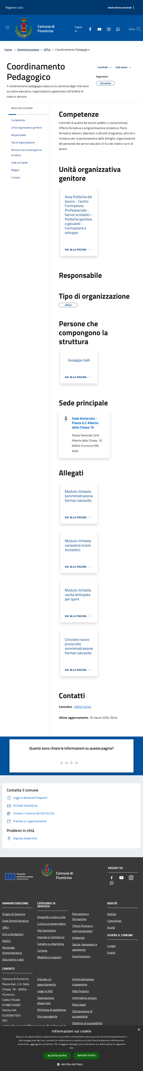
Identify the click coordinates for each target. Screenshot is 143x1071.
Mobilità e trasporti (49, 957)
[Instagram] (107, 29)
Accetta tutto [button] (57, 1055)
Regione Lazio (14, 7)
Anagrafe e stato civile (51, 917)
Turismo (42, 950)
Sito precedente (47, 1016)
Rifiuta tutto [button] (86, 1055)
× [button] (138, 1029)
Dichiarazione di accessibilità (82, 1014)
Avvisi (111, 927)
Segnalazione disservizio (45, 1000)
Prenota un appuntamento (46, 982)
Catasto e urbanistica (50, 944)
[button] (71, 1064)
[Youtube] (98, 29)
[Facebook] (88, 29)
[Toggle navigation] (7, 27)
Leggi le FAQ (45, 991)
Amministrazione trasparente (83, 982)
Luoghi (111, 946)
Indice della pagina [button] (22, 108)
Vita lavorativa (46, 930)
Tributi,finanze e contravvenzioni (82, 928)
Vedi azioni (122, 67)
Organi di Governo (13, 914)
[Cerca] (138, 29)
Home (8, 49)
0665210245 (82, 707)
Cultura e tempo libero (51, 923)
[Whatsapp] (116, 29)
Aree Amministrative (15, 920)
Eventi (111, 952)
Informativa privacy (84, 998)
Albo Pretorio (80, 991)
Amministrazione (28, 49)
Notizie (111, 914)
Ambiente (78, 937)
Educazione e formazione (80, 916)
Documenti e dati (13, 959)
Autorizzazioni (81, 956)
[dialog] (71, 1048)
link (71, 1047)
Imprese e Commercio (50, 937)
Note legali (79, 1004)
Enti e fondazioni (12, 934)
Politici (6, 941)
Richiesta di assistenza (51, 1009)
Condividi (102, 67)
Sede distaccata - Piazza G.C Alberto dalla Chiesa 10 (85, 423)
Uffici (47, 49)
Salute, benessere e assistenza (84, 947)
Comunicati (114, 920)
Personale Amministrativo (12, 950)
